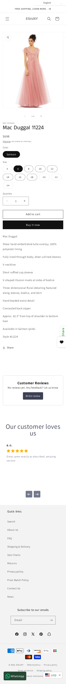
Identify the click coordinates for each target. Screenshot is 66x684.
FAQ (9, 538)
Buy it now (33, 225)
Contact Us (13, 588)
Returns (12, 563)
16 (20, 177)
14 (8, 177)
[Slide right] (41, 116)
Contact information (35, 676)
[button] (7, 19)
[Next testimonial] (37, 494)
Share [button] (10, 347)
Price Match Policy (18, 580)
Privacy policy (15, 571)
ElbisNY (19, 665)
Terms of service (25, 670)
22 (58, 177)
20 (46, 177)
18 (32, 177)
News (10, 596)
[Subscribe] (51, 620)
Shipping (6, 141)
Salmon (11, 154)
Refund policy (33, 665)
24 (10, 186)
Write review (33, 396)
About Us (12, 529)
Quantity (7, 193)
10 (40, 168)
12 (52, 168)
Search (11, 521)
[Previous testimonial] (29, 494)
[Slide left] (25, 116)
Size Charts (14, 555)
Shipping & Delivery (18, 546)
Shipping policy (44, 670)
